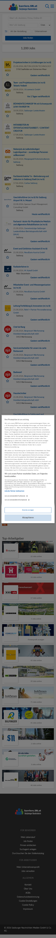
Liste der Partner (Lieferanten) (14, 491)
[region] (28, 469)
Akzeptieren (28, 518)
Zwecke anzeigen (28, 510)
